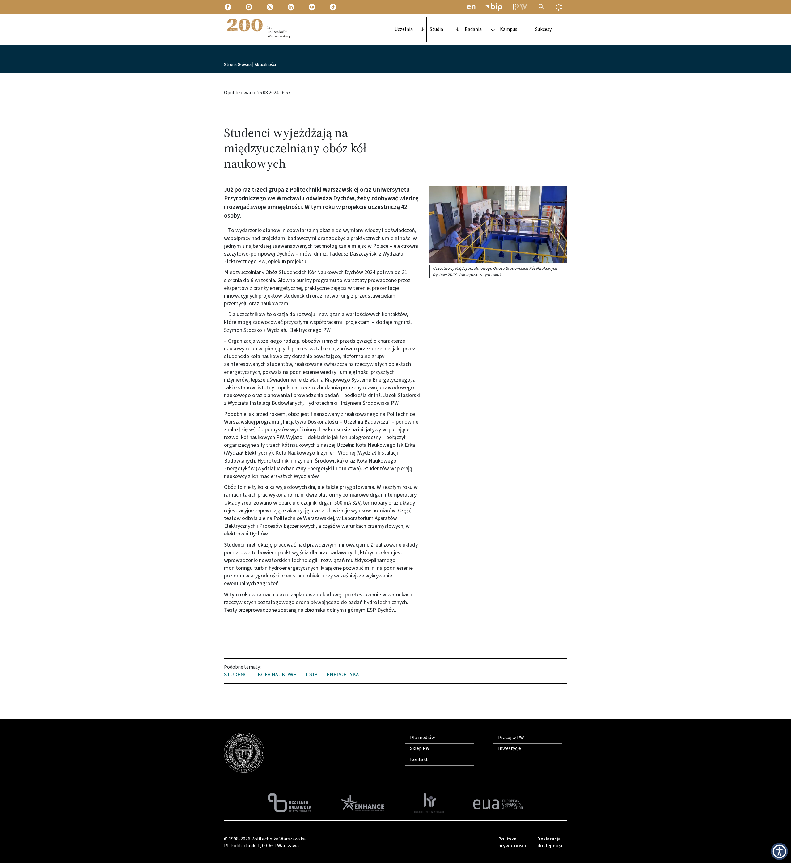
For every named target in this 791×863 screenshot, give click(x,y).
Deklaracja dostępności (551, 842)
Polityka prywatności (512, 842)
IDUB (312, 675)
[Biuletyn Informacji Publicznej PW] (493, 7)
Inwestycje (509, 748)
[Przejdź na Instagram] (249, 7)
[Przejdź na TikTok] (333, 7)
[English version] (471, 7)
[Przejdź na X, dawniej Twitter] (270, 7)
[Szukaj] (541, 7)
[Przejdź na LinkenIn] (291, 7)
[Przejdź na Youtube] (312, 7)
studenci (236, 675)
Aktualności (265, 64)
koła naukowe (277, 675)
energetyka (343, 675)
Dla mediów (422, 737)
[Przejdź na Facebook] (228, 7)
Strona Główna (238, 64)
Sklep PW (420, 748)
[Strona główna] (258, 29)
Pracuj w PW (511, 737)
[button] (498, 224)
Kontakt (419, 759)
